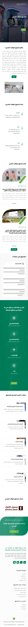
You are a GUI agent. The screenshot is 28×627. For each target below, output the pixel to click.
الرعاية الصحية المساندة (21, 594)
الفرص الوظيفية (22, 580)
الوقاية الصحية (23, 592)
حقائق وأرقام (23, 606)
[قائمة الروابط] (3, 4)
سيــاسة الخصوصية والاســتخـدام (10, 624)
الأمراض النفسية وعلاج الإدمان (20, 590)
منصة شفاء (23, 578)
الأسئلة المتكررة (21, 624)
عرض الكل (14, 249)
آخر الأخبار (24, 604)
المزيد (23, 29)
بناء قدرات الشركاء (22, 596)
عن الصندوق (23, 576)
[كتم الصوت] (2, 39)
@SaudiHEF (18, 263)
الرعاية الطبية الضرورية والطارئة (19, 588)
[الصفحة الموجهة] (21, 4)
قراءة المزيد (14, 203)
